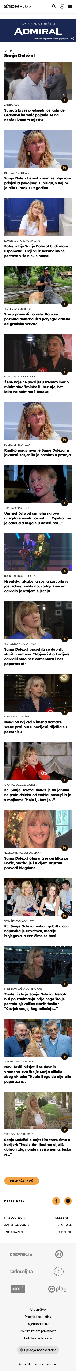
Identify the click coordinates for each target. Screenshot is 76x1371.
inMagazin (13, 1232)
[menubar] (62, 6)
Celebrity (63, 1218)
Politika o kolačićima (38, 1338)
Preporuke (62, 1225)
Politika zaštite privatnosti (38, 1331)
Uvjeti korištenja (38, 1324)
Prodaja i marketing (38, 1317)
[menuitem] (62, 6)
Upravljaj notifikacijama (40, 1350)
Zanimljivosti (16, 1225)
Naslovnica (14, 1218)
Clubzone (63, 1232)
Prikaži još (21, 1180)
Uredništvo (38, 1309)
